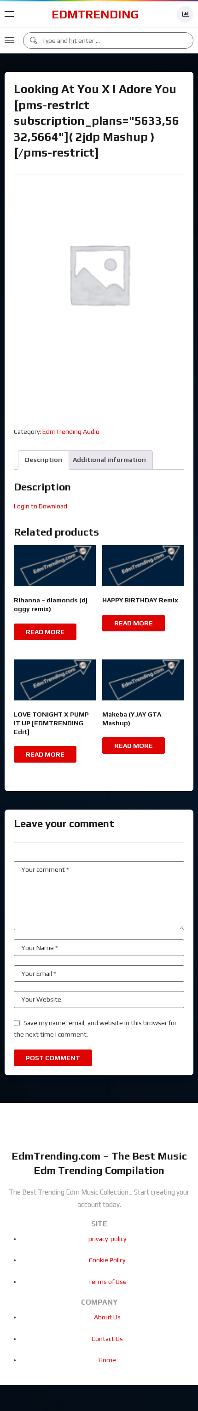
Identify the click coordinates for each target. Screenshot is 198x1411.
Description (43, 459)
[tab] (43, 459)
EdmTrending (95, 14)
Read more (45, 632)
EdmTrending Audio (70, 431)
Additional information (109, 459)
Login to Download (40, 506)
